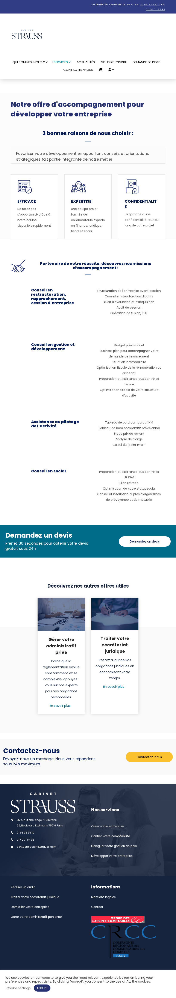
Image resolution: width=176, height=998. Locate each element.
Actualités (86, 62)
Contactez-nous (78, 69)
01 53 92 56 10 (150, 4)
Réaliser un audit (23, 887)
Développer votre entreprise (112, 856)
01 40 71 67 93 (155, 9)
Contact (97, 907)
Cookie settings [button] (18, 988)
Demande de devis (147, 62)
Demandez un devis (145, 541)
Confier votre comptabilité (110, 836)
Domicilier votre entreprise (30, 907)
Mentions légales (103, 897)
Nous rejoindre (114, 62)
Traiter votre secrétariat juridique (35, 897)
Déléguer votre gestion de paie (114, 846)
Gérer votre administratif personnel (36, 917)
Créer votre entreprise (107, 826)
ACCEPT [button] (42, 988)
